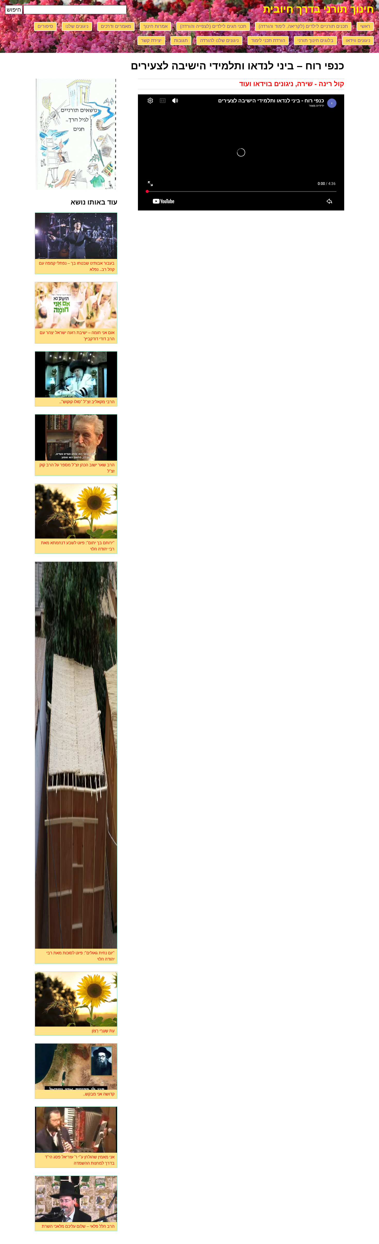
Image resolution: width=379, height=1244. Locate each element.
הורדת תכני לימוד (268, 40)
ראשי (365, 26)
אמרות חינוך (155, 26)
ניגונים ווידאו (358, 40)
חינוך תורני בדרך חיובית (318, 9)
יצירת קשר (151, 40)
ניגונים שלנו (76, 26)
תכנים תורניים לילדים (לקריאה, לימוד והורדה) (303, 26)
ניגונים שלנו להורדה (219, 40)
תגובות (181, 40)
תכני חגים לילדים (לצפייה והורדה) (213, 26)
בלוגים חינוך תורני (315, 40)
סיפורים (45, 26)
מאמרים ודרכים (116, 26)
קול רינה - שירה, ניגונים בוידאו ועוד (291, 84)
